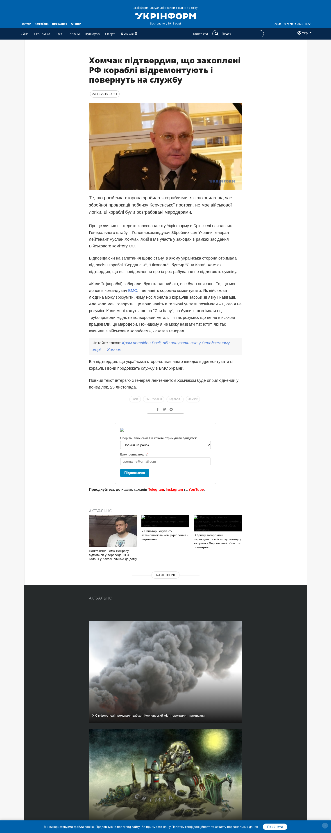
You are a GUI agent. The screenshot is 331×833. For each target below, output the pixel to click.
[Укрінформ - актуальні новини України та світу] (165, 15)
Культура (92, 34)
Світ (59, 34)
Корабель (175, 399)
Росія (135, 399)
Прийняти (275, 827)
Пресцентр (59, 24)
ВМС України (153, 399)
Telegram (156, 489)
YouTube (196, 489)
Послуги (25, 24)
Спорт (110, 34)
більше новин (165, 575)
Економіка (42, 34)
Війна (24, 34)
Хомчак (192, 399)
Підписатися (134, 473)
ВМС (132, 290)
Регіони (74, 34)
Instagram (174, 489)
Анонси (76, 24)
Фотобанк (41, 24)
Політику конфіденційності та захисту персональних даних (215, 827)
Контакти (200, 34)
